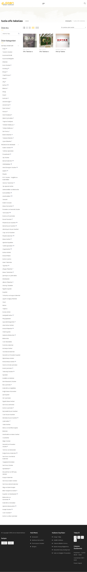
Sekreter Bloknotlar (9, 335)
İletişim (34, 546)
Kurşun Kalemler (8, 477)
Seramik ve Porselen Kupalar (11, 355)
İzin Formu (6, 131)
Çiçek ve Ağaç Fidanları (10, 299)
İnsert (4, 95)
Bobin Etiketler (8, 135)
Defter (6, 85)
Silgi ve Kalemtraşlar (9, 487)
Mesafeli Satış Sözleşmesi (62, 550)
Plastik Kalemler (8, 236)
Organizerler (7, 249)
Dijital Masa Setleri (8, 358)
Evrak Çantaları (8, 368)
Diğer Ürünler (6, 441)
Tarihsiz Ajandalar (8, 151)
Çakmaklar (6, 421)
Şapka (5, 171)
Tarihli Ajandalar (8, 246)
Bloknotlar (6, 338)
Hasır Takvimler (7, 262)
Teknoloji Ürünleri (8, 371)
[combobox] (73, 28)
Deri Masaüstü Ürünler (9, 381)
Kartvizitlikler (7, 193)
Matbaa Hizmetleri (38, 540)
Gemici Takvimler (9, 183)
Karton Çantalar (8, 408)
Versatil (5, 199)
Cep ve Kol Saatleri (9, 232)
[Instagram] (78, 537)
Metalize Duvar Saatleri (10, 418)
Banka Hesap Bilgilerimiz (61, 546)
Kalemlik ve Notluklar (9, 503)
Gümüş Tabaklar (8, 285)
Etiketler (5, 62)
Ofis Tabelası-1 (44, 51)
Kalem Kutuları (7, 203)
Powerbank (7, 154)
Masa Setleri (7, 239)
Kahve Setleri (7, 252)
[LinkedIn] (75, 540)
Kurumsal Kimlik (7, 55)
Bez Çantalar (7, 385)
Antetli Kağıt (7, 102)
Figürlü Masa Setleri (9, 401)
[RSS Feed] (82, 537)
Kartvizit (6, 98)
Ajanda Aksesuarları (9, 506)
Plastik (5, 174)
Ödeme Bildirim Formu (60, 543)
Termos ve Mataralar (9, 450)
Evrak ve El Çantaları (9, 216)
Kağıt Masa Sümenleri (9, 391)
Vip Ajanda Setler (8, 186)
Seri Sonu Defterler (8, 405)
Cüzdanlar (6, 438)
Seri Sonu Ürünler (8, 465)
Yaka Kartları (6, 424)
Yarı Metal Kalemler (9, 352)
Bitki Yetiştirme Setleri (10, 491)
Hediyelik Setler (8, 315)
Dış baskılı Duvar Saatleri (10, 411)
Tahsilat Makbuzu (8, 125)
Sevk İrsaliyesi (7, 115)
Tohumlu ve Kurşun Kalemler (11, 295)
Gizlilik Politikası (58, 540)
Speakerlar (6, 468)
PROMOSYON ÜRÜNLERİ (8, 145)
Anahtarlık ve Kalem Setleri (11, 434)
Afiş (4, 82)
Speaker (5, 375)
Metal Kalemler (8, 161)
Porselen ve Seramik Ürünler (11, 209)
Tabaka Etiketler (8, 138)
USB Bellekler (7, 164)
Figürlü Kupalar (7, 289)
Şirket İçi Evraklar (8, 118)
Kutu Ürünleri (7, 65)
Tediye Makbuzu (8, 128)
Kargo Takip (57, 537)
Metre (4, 305)
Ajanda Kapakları (8, 242)
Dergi (4, 92)
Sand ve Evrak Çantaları (10, 365)
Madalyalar (6, 279)
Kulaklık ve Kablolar (8, 378)
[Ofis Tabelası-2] (30, 40)
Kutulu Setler (7, 312)
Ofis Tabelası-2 (28, 51)
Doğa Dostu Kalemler (10, 453)
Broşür (5, 72)
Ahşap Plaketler (8, 269)
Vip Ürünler (6, 157)
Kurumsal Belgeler (8, 58)
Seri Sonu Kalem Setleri (10, 481)
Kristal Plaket (7, 256)
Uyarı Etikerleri (7, 141)
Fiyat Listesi (6, 108)
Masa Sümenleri (8, 206)
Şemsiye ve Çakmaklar (10, 275)
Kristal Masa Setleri (9, 361)
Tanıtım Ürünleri (7, 52)
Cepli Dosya (7, 75)
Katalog (6, 68)
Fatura (5, 111)
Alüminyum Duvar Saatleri (11, 229)
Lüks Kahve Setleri (8, 325)
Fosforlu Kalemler (8, 345)
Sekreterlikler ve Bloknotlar (11, 189)
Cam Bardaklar (7, 342)
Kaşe (5, 49)
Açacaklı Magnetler (9, 322)
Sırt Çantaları (7, 398)
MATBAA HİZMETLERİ (61, 49)
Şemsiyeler (6, 395)
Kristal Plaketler (8, 328)
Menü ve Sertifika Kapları (10, 428)
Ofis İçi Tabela (60, 51)
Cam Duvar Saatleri (9, 414)
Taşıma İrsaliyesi (8, 121)
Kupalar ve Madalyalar (10, 494)
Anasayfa (68, 21)
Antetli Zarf (7, 105)
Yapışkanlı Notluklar (8, 462)
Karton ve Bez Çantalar (10, 516)
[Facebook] (75, 537)
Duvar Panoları (8, 219)
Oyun (4, 302)
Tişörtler (6, 266)
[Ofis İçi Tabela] (62, 40)
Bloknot (5, 88)
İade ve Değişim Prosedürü (62, 553)
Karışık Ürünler (8, 509)
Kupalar (5, 292)
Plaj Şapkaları (7, 318)
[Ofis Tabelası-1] (46, 40)
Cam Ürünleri (7, 513)
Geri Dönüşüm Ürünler (10, 167)
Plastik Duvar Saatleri (10, 223)
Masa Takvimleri (8, 272)
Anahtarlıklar (7, 196)
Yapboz (5, 309)
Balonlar (5, 431)
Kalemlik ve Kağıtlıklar (9, 388)
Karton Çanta (7, 259)
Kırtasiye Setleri (7, 348)
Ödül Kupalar (7, 332)
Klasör (5, 78)
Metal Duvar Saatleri (10, 226)
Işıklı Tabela (26, 49)
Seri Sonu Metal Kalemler (10, 484)
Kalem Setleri (8, 147)
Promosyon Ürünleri (38, 543)
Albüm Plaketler (8, 282)
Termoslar (7, 213)
